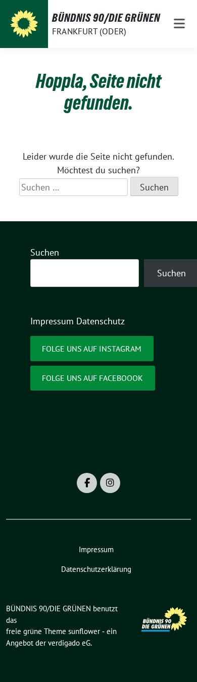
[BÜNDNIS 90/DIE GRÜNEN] (24, 24)
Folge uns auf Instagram (91, 349)
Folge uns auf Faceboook (92, 378)
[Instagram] (110, 483)
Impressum (52, 321)
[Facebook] (87, 483)
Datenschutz (100, 321)
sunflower (84, 631)
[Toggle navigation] (179, 24)
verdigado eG (69, 643)
